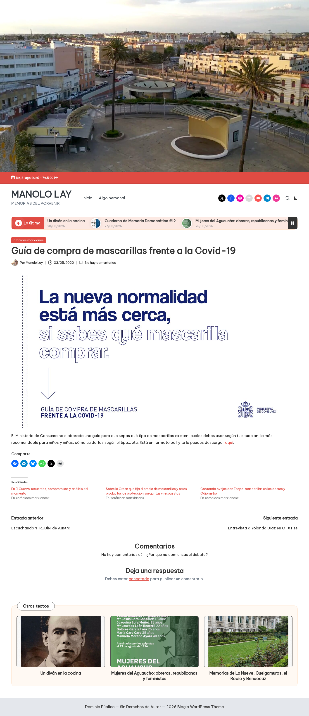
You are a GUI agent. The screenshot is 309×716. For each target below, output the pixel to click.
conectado (139, 578)
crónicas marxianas (29, 240)
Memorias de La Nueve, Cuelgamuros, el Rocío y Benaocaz (248, 675)
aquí (229, 442)
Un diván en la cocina (60, 673)
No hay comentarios (100, 263)
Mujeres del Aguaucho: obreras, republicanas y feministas (202, 221)
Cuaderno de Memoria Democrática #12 (96, 221)
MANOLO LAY (41, 194)
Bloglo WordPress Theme (200, 706)
